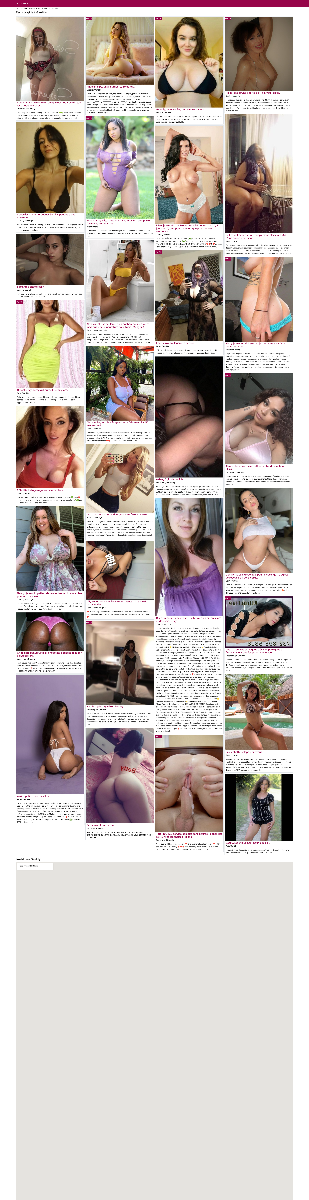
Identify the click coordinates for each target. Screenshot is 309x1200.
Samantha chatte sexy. (31, 286)
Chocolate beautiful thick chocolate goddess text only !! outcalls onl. (50, 654)
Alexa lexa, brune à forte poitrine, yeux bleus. (253, 92)
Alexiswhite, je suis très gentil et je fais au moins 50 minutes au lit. (117, 424)
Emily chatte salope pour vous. (244, 752)
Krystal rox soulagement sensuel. (176, 343)
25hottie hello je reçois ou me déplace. (40, 490)
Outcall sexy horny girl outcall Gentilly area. (43, 390)
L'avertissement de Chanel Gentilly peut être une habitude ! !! (46, 216)
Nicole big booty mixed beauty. (105, 706)
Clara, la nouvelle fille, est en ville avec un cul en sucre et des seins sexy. (188, 620)
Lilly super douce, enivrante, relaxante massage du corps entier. (117, 603)
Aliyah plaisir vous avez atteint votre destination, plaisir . (255, 468)
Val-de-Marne (44, 8)
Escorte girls (21, 8)
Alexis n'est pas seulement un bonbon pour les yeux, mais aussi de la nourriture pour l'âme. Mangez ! (118, 326)
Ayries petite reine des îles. (33, 796)
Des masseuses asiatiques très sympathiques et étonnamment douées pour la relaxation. (254, 651)
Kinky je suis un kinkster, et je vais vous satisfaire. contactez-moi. (256, 345)
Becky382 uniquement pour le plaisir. (248, 842)
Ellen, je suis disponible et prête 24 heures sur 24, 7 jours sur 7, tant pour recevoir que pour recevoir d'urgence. (187, 228)
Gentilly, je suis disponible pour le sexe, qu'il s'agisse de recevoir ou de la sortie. (257, 576)
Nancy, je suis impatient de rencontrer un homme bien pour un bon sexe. (49, 595)
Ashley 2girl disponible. (170, 479)
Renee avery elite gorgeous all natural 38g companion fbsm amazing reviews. (119, 222)
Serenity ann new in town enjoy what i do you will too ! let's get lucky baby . (49, 104)
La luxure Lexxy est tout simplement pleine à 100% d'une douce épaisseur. (256, 237)
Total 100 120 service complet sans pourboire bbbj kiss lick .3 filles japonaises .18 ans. (189, 835)
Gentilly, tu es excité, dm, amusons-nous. (180, 109)
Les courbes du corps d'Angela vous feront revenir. (117, 514)
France (32, 8)
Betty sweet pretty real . (101, 825)
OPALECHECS (22, 3)
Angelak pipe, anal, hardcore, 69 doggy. (111, 86)
